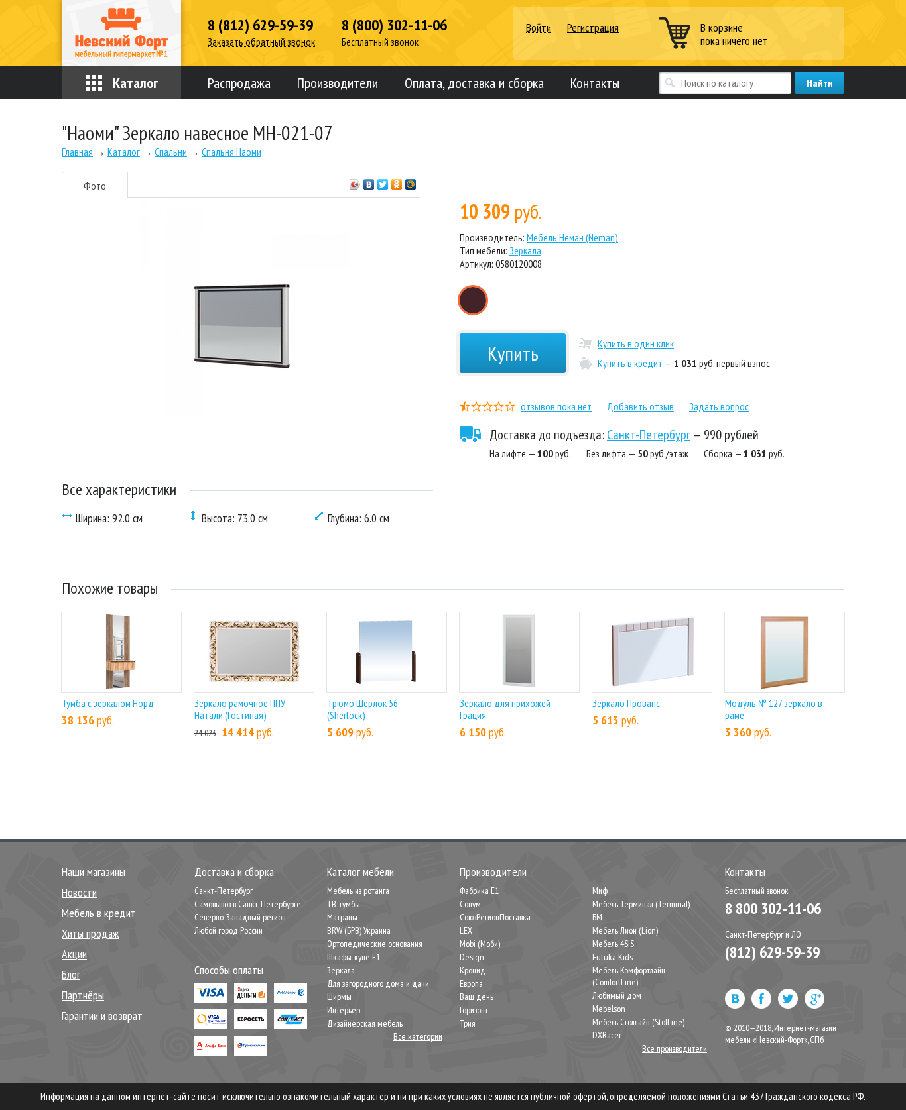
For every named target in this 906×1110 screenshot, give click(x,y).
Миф (600, 891)
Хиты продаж (90, 933)
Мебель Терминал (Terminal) (641, 904)
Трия (468, 1023)
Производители (337, 83)
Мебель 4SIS (613, 944)
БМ (597, 917)
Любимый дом (616, 995)
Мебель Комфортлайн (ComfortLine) (628, 976)
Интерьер (343, 1010)
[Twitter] (383, 181)
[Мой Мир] (411, 181)
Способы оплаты (228, 969)
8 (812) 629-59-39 (260, 25)
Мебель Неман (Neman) (572, 237)
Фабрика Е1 (479, 891)
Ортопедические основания (374, 944)
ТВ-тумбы (343, 904)
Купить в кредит (630, 363)
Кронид (472, 970)
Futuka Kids (612, 957)
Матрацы (342, 917)
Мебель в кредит (99, 912)
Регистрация (593, 27)
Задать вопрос (719, 406)
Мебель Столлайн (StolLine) (638, 1022)
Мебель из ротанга (358, 891)
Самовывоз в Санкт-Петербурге (247, 904)
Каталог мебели (360, 871)
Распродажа (239, 83)
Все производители (674, 1048)
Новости (79, 892)
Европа (471, 983)
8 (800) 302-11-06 (394, 25)
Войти (538, 28)
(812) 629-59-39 (772, 952)
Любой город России (228, 930)
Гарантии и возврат (102, 1015)
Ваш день (476, 997)
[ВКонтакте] (369, 181)
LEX (466, 930)
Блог (71, 974)
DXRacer (606, 1035)
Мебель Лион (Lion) (625, 930)
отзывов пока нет (556, 406)
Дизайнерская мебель (365, 1023)
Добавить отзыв (640, 406)
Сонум (470, 904)
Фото (95, 185)
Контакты (594, 83)
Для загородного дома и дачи (378, 983)
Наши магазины (93, 871)
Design (472, 957)
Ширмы (339, 997)
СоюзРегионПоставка (495, 917)
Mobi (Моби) (480, 944)
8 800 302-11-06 (773, 908)
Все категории (417, 1036)
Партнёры (83, 995)
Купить (513, 353)
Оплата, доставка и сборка (474, 83)
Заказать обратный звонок (261, 42)
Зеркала (525, 250)
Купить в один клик (636, 343)
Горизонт (474, 1010)
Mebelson (608, 1009)
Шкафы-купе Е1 (353, 957)
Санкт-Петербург (648, 434)
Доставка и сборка (234, 871)
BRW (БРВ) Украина (359, 930)
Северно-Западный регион (240, 917)
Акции (74, 954)
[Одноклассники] (397, 181)
